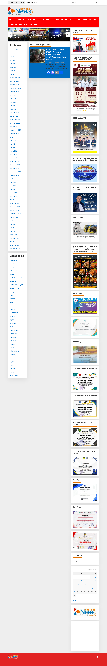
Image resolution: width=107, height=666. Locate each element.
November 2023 (15, 165)
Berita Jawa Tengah (16, 285)
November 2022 (15, 207)
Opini (11, 327)
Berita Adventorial (16, 278)
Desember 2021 (15, 245)
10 (75, 584)
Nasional (13, 316)
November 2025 (15, 81)
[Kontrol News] (22, 11)
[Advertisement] (90, 636)
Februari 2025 (14, 113)
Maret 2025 (13, 109)
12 (82, 584)
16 (95, 584)
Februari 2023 (14, 196)
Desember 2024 (15, 120)
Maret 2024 (13, 151)
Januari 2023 (14, 200)
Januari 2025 (14, 116)
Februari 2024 (14, 154)
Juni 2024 (13, 140)
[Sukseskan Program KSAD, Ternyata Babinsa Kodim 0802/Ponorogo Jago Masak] (67, 68)
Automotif (13, 271)
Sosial (12, 365)
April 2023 (13, 189)
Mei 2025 (13, 102)
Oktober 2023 (14, 168)
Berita (12, 274)
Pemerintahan (14, 330)
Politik (12, 348)
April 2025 (13, 106)
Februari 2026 (14, 71)
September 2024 (15, 130)
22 (92, 588)
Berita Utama (14, 288)
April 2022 (13, 231)
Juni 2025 (13, 99)
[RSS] (97, 656)
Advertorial (13, 264)
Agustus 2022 (14, 217)
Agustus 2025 (14, 92)
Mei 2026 (13, 60)
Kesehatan (13, 306)
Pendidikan (13, 334)
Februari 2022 (14, 238)
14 (88, 584)
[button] (97, 2)
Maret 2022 (13, 235)
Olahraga (13, 323)
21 (88, 588)
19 (82, 588)
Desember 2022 (15, 203)
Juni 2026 (13, 57)
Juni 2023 (13, 182)
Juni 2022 (13, 224)
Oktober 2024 (14, 126)
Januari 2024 (14, 158)
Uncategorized (14, 376)
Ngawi (12, 320)
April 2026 (13, 64)
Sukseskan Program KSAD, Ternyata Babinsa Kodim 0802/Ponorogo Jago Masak (56, 55)
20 (85, 588)
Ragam (12, 362)
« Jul (74, 600)
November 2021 (15, 249)
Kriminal (12, 309)
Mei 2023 (13, 186)
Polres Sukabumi (15, 351)
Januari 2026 (14, 74)
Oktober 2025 (14, 85)
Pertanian (13, 341)
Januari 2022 (14, 242)
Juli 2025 (12, 95)
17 (75, 588)
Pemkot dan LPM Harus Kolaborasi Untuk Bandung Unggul (17, 37)
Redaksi (52, 663)
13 (85, 584)
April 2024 (13, 147)
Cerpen (12, 295)
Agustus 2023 (14, 175)
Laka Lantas (14, 313)
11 (78, 584)
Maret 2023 (13, 193)
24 (75, 592)
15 (92, 584)
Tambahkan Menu (31, 2)
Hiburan (12, 302)
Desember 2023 (15, 161)
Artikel (12, 267)
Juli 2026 (12, 53)
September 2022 (15, 214)
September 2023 (15, 172)
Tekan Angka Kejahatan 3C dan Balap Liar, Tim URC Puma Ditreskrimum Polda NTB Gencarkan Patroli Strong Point (59, 37)
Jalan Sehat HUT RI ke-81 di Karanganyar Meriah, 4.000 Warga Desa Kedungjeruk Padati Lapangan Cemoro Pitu (39, 37)
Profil (11, 358)
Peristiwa (13, 337)
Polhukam (13, 344)
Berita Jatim (14, 281)
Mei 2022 (13, 228)
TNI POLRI (13, 369)
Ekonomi (13, 299)
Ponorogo (13, 355)
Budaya (12, 292)
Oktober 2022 (14, 210)
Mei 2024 (13, 144)
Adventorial (13, 260)
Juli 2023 (12, 179)
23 (95, 588)
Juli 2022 (12, 221)
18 (78, 588)
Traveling (13, 372)
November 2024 (15, 123)
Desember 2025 (15, 78)
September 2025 (15, 88)
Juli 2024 (12, 137)
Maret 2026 (13, 67)
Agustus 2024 (14, 134)
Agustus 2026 (14, 50)
